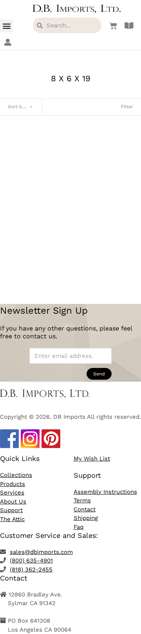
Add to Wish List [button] (70, 267)
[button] (6, 26)
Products (12, 484)
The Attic (12, 519)
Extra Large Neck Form (70, 239)
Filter (127, 106)
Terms (82, 500)
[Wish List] (111, 26)
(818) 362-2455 (31, 569)
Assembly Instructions (105, 491)
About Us (13, 501)
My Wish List (92, 458)
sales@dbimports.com (41, 551)
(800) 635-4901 (31, 560)
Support (11, 510)
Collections (16, 475)
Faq (78, 526)
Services (12, 492)
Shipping (86, 517)
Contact (85, 509)
